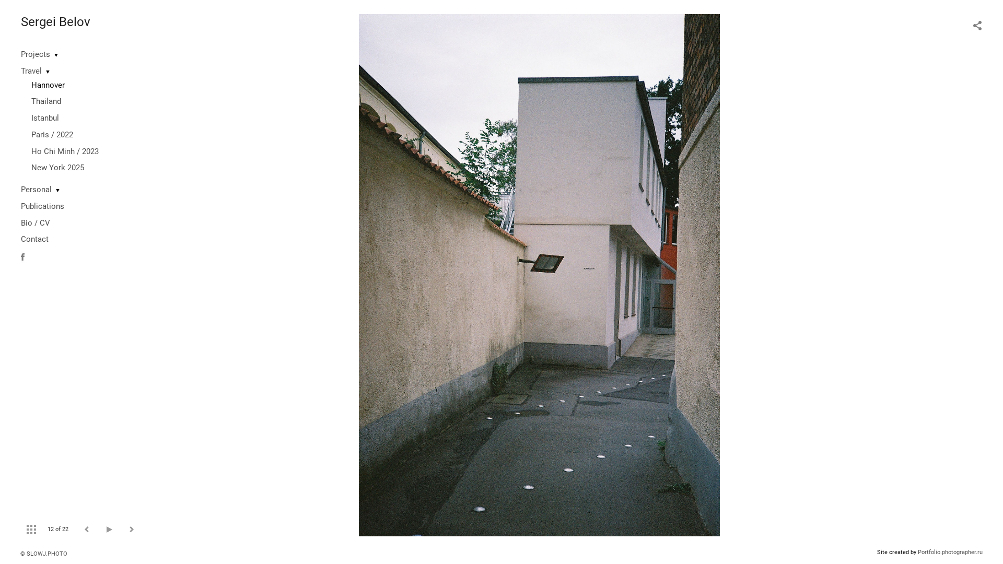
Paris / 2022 (52, 134)
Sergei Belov (55, 22)
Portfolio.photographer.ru (950, 552)
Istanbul (45, 118)
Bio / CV (35, 223)
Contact (35, 239)
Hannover (48, 85)
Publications (42, 206)
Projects (35, 54)
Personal (36, 189)
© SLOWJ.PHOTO (43, 553)
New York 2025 (57, 167)
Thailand (46, 101)
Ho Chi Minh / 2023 (65, 151)
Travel (31, 71)
